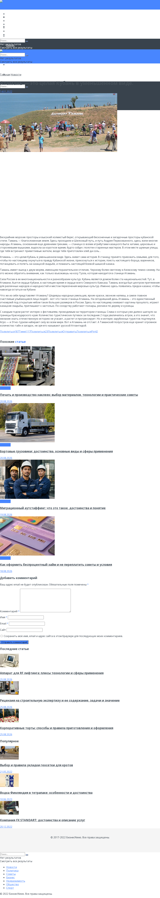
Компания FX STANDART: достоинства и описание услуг (42, 820)
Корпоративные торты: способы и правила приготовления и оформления (56, 728)
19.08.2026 (6, 514)
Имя (3, 617)
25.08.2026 (6, 679)
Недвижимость (15, 27)
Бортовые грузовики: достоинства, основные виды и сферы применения (56, 451)
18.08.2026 (6, 571)
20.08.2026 (6, 401)
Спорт (10, 34)
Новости (11, 14)
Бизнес (10, 24)
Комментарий (9, 611)
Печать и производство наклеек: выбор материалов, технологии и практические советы (69, 395)
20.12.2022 (6, 826)
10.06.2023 (6, 799)
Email (4, 623)
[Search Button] (27, 87)
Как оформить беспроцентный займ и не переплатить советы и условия (56, 564)
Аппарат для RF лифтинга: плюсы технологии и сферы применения (52, 673)
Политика (12, 17)
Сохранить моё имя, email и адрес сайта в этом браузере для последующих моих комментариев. (63, 636)
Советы (11, 20)
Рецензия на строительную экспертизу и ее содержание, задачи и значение (60, 700)
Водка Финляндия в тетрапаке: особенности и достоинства (46, 793)
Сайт (3, 630)
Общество (12, 64)
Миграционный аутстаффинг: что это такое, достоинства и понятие (53, 508)
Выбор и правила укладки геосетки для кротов (36, 765)
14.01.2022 (6, 91)
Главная (5, 74)
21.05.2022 (6, 771)
